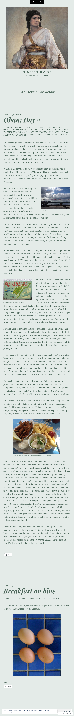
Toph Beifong (20, 128)
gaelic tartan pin (18, 131)
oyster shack (8, 132)
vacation (58, 134)
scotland (48, 132)
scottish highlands (61, 132)
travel (32, 134)
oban (51, 131)
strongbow (8, 134)
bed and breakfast (56, 128)
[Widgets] (33, 2)
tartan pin (24, 134)
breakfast (7, 129)
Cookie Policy (35, 712)
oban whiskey (59, 131)
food (61, 129)
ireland (38, 131)
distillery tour (26, 129)
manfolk (17, 115)
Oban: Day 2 (21, 119)
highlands (30, 131)
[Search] (40, 2)
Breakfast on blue (29, 590)
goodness (7, 115)
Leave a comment (19, 136)
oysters (18, 132)
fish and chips (52, 129)
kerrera (45, 131)
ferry (44, 129)
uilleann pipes (48, 134)
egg (37, 599)
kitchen (42, 599)
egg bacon (37, 129)
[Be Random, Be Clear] (37, 38)
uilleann (39, 134)
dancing (15, 129)
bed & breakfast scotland (37, 128)
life (14, 586)
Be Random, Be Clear (37, 72)
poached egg (27, 132)
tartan (16, 134)
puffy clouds (38, 132)
